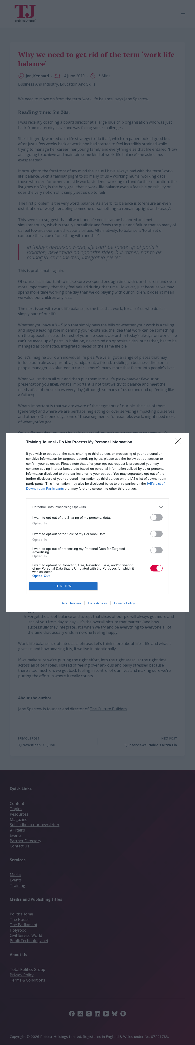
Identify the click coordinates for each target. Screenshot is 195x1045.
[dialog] (97, 522)
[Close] (179, 442)
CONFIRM (63, 586)
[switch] (156, 517)
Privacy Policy (124, 603)
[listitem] (97, 506)
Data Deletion (70, 603)
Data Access (97, 603)
